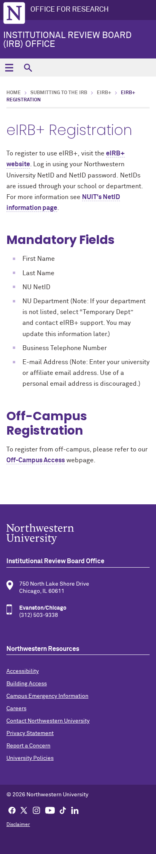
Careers (16, 708)
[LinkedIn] (74, 810)
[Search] (28, 67)
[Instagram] (36, 810)
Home (13, 93)
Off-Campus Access (35, 460)
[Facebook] (12, 810)
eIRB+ (104, 93)
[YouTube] (50, 810)
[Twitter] (24, 810)
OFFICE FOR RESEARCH (69, 9)
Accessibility (22, 671)
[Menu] (9, 67)
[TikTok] (63, 810)
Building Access (26, 684)
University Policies (30, 758)
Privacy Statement (30, 733)
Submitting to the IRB (58, 93)
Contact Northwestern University (48, 721)
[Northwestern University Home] (14, 13)
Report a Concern (28, 746)
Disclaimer (18, 824)
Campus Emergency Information (47, 696)
